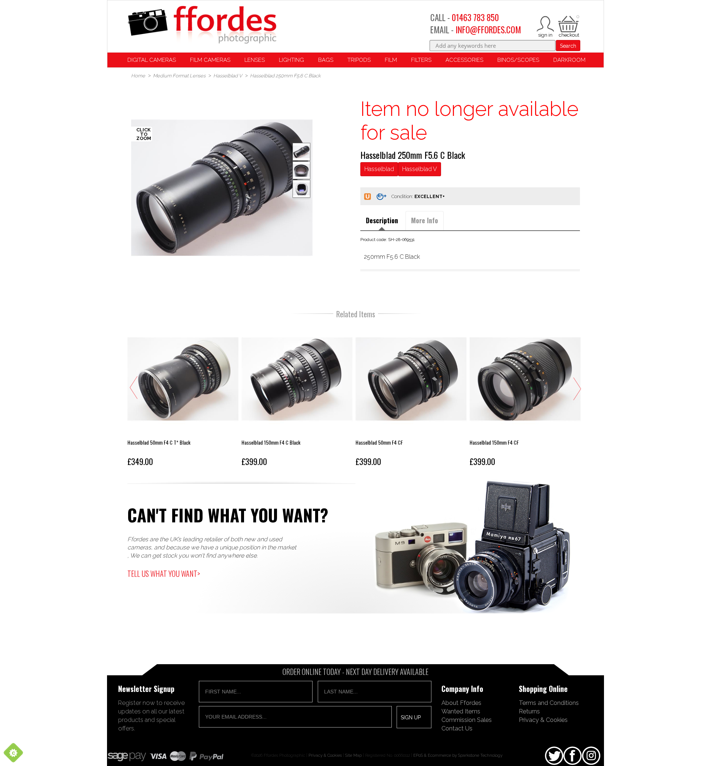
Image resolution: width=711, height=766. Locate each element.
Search (568, 46)
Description (382, 220)
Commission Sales (466, 719)
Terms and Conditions (549, 702)
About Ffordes (461, 702)
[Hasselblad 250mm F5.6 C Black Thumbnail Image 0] (222, 187)
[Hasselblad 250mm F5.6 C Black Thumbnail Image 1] (301, 170)
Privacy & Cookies (543, 719)
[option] (222, 187)
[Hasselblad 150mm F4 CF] (525, 396)
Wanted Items (460, 711)
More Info (424, 220)
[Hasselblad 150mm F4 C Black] (297, 396)
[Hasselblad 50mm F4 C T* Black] (182, 396)
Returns (529, 711)
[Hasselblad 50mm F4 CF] (411, 396)
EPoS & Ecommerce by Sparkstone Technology (458, 755)
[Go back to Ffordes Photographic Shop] (201, 25)
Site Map (353, 755)
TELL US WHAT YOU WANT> (163, 573)
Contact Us (457, 728)
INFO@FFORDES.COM (488, 29)
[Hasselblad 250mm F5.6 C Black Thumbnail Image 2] (301, 189)
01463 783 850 (475, 17)
